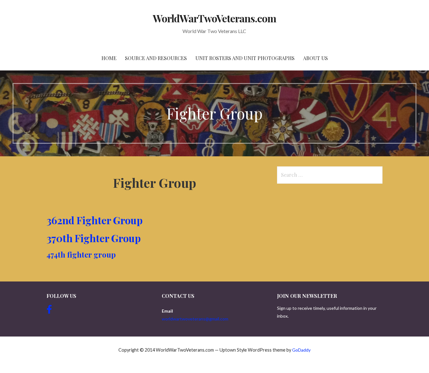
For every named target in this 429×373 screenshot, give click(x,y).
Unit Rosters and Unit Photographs (245, 58)
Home (109, 58)
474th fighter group (81, 254)
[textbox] (154, 238)
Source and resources (156, 58)
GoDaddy (301, 350)
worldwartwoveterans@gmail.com (195, 318)
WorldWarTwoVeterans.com (214, 18)
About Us (315, 58)
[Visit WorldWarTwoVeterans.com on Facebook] (49, 311)
